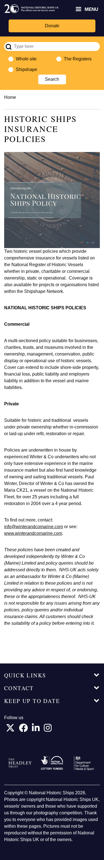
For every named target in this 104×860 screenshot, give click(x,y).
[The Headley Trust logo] (20, 763)
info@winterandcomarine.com (33, 526)
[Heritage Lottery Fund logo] (52, 763)
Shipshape (26, 69)
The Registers (78, 59)
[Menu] (78, 9)
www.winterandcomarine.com (33, 533)
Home (10, 97)
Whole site (26, 59)
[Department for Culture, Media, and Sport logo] (84, 763)
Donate (52, 25)
